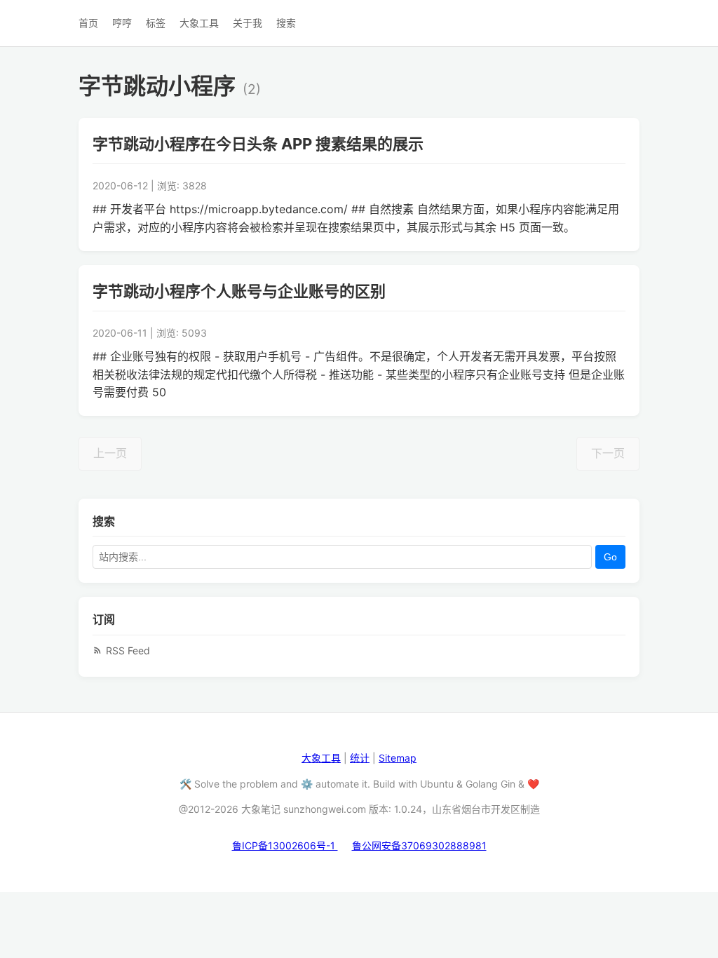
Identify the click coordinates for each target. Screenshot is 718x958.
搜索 (286, 23)
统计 (360, 758)
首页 (88, 23)
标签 (155, 23)
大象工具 (199, 23)
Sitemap (397, 758)
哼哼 (122, 23)
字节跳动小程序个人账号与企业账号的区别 (239, 291)
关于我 (247, 23)
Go (610, 556)
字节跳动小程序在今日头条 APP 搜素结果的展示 (258, 144)
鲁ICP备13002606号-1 (285, 845)
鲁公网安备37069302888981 (419, 845)
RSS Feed (128, 650)
